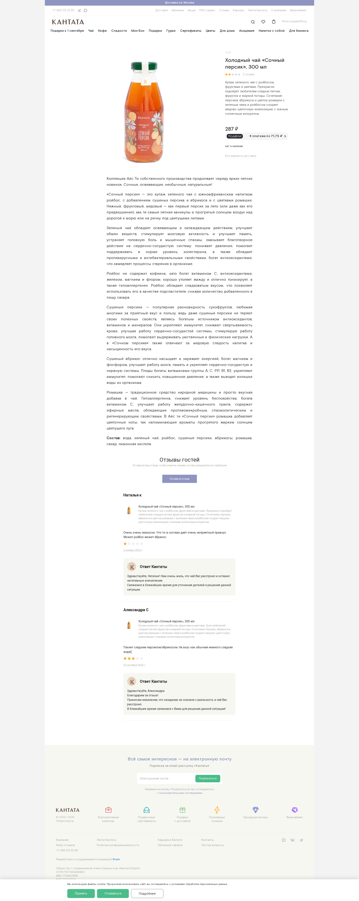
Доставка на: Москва (179, 2)
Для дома (227, 31)
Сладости (119, 31)
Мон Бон (137, 31)
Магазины (178, 10)
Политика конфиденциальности (118, 845)
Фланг (116, 859)
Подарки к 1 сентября (67, 31)
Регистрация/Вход (294, 21)
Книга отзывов (65, 845)
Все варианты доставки (240, 156)
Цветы (210, 31)
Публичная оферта (170, 845)
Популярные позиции (217, 819)
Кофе (102, 31)
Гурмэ (171, 31)
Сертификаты (190, 31)
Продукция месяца (255, 817)
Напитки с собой (272, 31)
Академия (246, 31)
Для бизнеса (299, 31)
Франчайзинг (298, 10)
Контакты (207, 840)
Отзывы (224, 10)
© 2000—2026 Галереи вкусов (65, 819)
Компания (62, 840)
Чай (91, 31)
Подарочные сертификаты (146, 819)
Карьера (238, 10)
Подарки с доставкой (182, 819)
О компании (278, 10)
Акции (192, 10)
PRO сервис (207, 10)
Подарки (155, 31)
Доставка (161, 10)
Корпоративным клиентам (108, 819)
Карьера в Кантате (170, 840)
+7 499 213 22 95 (63, 10)
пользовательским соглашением (180, 793)
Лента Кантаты (257, 10)
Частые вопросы (212, 845)
